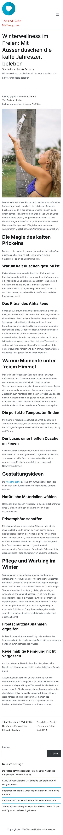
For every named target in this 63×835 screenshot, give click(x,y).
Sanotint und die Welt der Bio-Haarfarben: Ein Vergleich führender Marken (17, 726)
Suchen (6, 747)
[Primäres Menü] (57, 15)
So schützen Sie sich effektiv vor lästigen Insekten (47, 726)
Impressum (50, 829)
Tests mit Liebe (14, 100)
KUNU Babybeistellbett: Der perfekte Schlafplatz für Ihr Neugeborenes (29, 782)
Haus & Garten (28, 96)
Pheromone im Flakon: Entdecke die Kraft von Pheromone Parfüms (30, 792)
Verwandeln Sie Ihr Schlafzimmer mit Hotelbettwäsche (29, 800)
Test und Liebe (11, 21)
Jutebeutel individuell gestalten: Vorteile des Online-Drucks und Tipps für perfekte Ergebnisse (30, 808)
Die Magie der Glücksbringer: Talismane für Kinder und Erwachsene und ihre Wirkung (28, 773)
